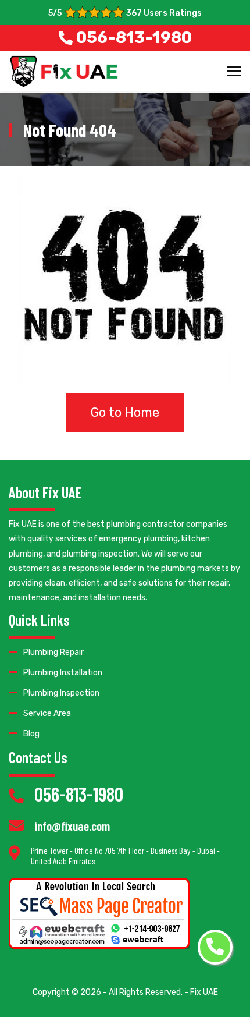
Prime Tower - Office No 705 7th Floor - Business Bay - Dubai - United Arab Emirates (125, 855)
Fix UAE (204, 992)
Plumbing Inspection (61, 693)
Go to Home (125, 412)
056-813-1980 (78, 794)
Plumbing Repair (53, 652)
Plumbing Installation (62, 673)
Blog (31, 734)
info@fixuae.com (72, 825)
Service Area (47, 713)
